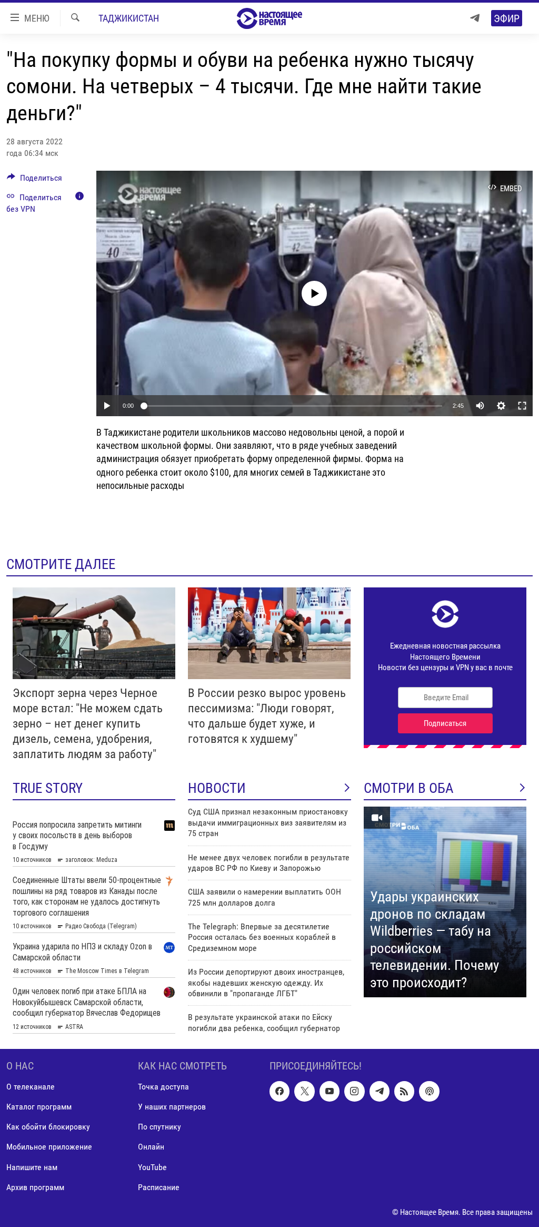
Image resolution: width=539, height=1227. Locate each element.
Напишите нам (31, 1167)
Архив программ (35, 1187)
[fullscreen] (522, 405)
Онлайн (151, 1147)
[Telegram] (474, 18)
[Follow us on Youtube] (330, 1091)
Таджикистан (128, 18)
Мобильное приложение (49, 1147)
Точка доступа (163, 1087)
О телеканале (30, 1087)
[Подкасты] (429, 1091)
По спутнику (159, 1127)
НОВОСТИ (217, 788)
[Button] (34, 180)
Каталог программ (39, 1107)
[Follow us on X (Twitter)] (304, 1091)
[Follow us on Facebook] (280, 1091)
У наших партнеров (172, 1107)
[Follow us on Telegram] (380, 1091)
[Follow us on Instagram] (354, 1091)
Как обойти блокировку (48, 1127)
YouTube (152, 1167)
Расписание (158, 1187)
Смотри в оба (409, 788)
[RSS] (404, 1091)
